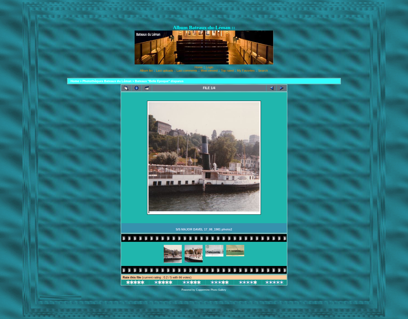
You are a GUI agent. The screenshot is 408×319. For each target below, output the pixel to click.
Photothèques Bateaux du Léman (107, 81)
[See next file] (282, 88)
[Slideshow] (147, 88)
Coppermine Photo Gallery (211, 289)
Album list (146, 70)
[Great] (274, 283)
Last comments (187, 70)
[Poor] (163, 283)
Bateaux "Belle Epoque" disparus (159, 81)
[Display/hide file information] (137, 88)
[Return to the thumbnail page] (126, 88)
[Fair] (192, 283)
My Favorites (246, 70)
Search (263, 70)
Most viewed (209, 70)
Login (209, 67)
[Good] (220, 283)
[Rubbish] (135, 283)
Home (199, 67)
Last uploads (164, 70)
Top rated (227, 70)
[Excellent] (248, 283)
